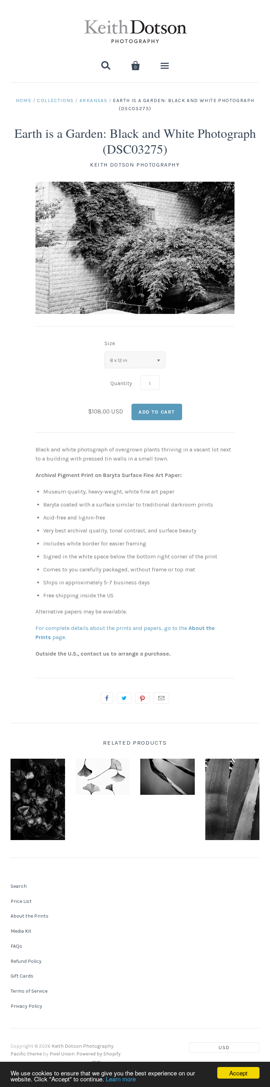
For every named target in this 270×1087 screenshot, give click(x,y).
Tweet (124, 698)
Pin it (142, 698)
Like (107, 698)
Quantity (121, 383)
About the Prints (30, 916)
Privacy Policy (26, 1006)
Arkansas (93, 100)
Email (161, 698)
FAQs (16, 946)
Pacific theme (26, 1054)
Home (24, 100)
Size (109, 343)
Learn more (121, 1078)
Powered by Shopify (98, 1054)
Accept (238, 1072)
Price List (21, 901)
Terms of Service (29, 991)
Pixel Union (62, 1054)
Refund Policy (26, 961)
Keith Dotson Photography (135, 164)
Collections (55, 100)
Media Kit (21, 931)
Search (19, 886)
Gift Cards (22, 976)
